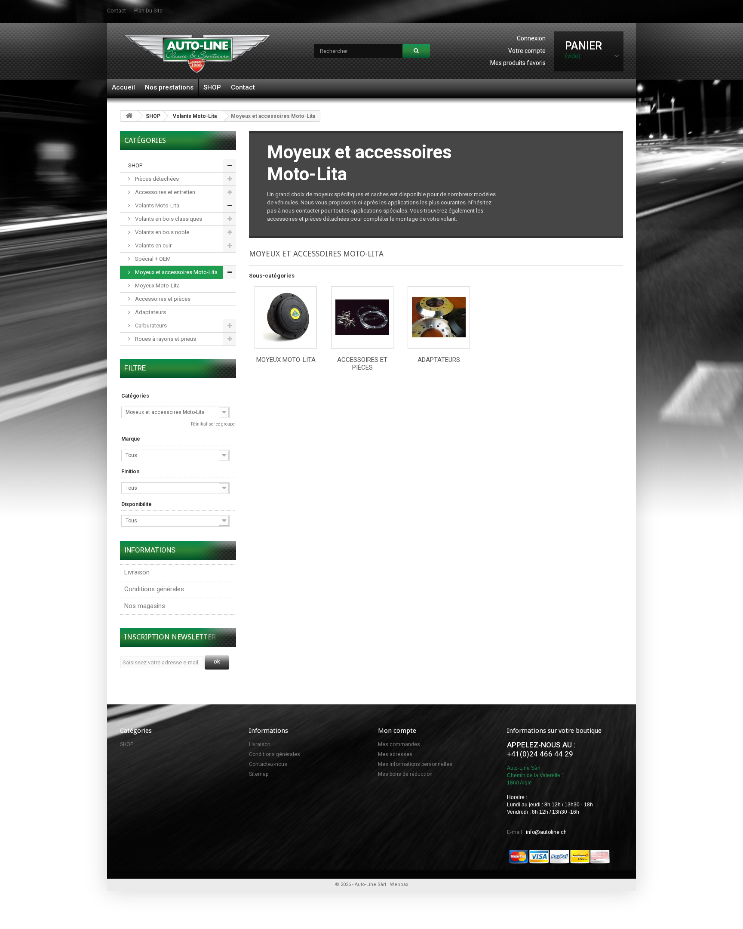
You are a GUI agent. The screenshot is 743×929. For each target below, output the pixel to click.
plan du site (148, 11)
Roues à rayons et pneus (165, 339)
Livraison (137, 572)
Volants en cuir (153, 245)
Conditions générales (154, 589)
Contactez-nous (268, 764)
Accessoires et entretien (164, 192)
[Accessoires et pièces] (362, 317)
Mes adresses (395, 754)
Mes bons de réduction (405, 774)
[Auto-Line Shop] (197, 53)
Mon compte (397, 731)
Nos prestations (169, 87)
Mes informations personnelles (415, 764)
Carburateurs (150, 325)
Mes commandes (399, 744)
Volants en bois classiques (168, 219)
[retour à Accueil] (129, 116)
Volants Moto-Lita (195, 116)
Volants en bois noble (161, 232)
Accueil (123, 87)
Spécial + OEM (152, 259)
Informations (149, 550)
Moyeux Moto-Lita (157, 285)
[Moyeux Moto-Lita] (286, 317)
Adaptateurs (150, 312)
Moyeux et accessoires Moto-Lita (176, 272)
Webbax (399, 884)
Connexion (531, 38)
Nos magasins (144, 606)
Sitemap (258, 774)
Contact (243, 87)
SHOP (212, 87)
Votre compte (527, 50)
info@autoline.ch (546, 832)
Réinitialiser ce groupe (213, 424)
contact (116, 11)
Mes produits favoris (518, 62)
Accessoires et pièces (162, 299)
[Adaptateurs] (439, 317)
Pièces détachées (156, 179)
